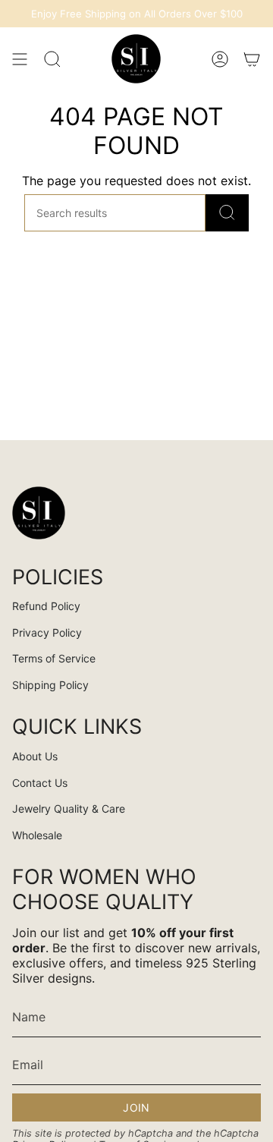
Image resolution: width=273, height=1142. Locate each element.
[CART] (252, 58)
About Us (35, 756)
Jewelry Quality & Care (68, 808)
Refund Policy (46, 605)
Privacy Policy (47, 632)
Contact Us (39, 782)
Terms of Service (54, 658)
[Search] (227, 212)
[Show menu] (20, 58)
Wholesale (37, 835)
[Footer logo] (38, 513)
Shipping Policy (50, 684)
